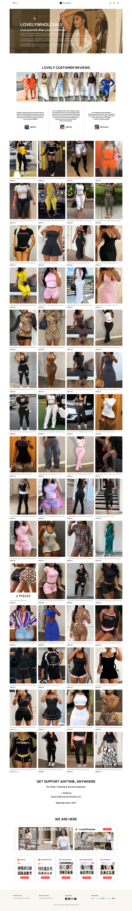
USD (16, 3)
